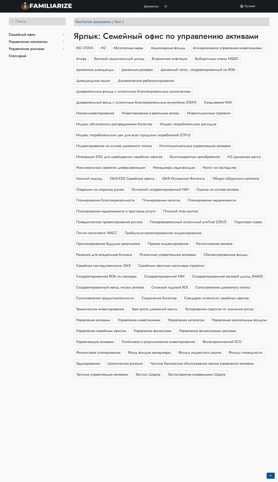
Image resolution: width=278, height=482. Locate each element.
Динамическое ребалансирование (146, 80)
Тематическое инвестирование (100, 309)
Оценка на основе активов (217, 189)
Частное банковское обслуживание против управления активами (202, 363)
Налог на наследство (219, 167)
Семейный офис (22, 34)
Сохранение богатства (159, 298)
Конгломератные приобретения (195, 156)
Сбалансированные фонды (226, 254)
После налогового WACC (96, 233)
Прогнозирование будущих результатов (108, 243)
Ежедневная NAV (218, 102)
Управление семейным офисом (101, 330)
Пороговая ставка (248, 222)
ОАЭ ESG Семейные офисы (132, 178)
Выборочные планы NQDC (217, 58)
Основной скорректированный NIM (160, 189)
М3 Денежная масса (244, 156)
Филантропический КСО (222, 341)
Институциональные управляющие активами (195, 145)
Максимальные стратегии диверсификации (110, 167)
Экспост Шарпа (148, 374)
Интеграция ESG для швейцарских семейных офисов (119, 156)
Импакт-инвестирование (95, 113)
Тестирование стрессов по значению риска (219, 309)
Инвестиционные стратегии (209, 113)
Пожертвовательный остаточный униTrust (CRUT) (188, 222)
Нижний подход (89, 178)
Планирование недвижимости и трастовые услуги (116, 211)
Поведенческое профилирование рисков (109, 222)
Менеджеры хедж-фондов (174, 167)
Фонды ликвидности (245, 352)
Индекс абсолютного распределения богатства (114, 124)
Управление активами (93, 320)
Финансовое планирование (98, 352)
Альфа (81, 58)
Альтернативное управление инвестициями (227, 48)
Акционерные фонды (168, 48)
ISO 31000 (84, 48)
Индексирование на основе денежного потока (114, 145)
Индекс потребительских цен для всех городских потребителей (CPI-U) (133, 135)
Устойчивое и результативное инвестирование (158, 341)
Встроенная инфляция (169, 58)
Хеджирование (88, 363)
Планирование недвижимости (212, 200)
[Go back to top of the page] (271, 476)
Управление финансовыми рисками (207, 330)
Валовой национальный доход (119, 58)
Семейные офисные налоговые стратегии (171, 265)
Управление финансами (153, 330)
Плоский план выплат (180, 211)
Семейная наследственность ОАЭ (103, 265)
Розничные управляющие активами (168, 254)
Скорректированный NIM (164, 276)
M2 (103, 48)
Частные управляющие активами (102, 374)
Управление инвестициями (139, 320)
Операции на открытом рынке (100, 189)
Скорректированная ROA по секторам (106, 276)
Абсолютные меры (128, 48)
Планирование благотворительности (105, 200)
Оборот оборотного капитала (235, 178)
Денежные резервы (137, 69)
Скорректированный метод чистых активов (110, 287)
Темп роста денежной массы (154, 309)
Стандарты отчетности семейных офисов (216, 298)
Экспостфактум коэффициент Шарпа (196, 374)
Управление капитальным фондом (239, 320)
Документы (151, 6)
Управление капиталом (28, 41)
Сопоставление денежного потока (222, 287)
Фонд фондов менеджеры (149, 352)
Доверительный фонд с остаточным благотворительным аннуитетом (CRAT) (136, 102)
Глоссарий (17, 55)
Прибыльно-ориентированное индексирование (163, 233)
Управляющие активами (95, 341)
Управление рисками (26, 48)
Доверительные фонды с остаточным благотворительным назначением (133, 91)
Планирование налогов (161, 200)
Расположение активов (214, 243)
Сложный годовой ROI (169, 287)
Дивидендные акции (93, 80)
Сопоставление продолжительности (105, 298)
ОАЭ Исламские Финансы (183, 178)
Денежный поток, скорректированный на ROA (198, 69)
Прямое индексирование (168, 243)
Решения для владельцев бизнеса (104, 254)
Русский (249, 6)
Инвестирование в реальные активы (150, 113)
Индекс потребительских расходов (188, 124)
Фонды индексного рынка (199, 352)
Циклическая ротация (125, 363)
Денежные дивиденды (95, 69)
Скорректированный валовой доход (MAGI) (227, 276)
